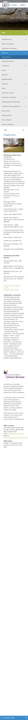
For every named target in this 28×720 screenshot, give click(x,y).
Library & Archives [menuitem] (6, 115)
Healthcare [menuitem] (5, 53)
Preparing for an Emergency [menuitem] (9, 48)
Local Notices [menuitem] (5, 65)
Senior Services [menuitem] (6, 111)
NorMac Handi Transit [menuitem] (8, 61)
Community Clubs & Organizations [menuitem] (11, 106)
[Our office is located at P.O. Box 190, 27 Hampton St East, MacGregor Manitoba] (10, 5)
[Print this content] (23, 130)
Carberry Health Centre (11, 290)
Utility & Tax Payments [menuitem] (8, 44)
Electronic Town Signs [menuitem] (8, 124)
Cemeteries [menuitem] (5, 83)
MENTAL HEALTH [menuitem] (6, 57)
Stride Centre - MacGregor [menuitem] (9, 97)
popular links (9, 718)
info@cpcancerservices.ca (16, 434)
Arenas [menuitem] (4, 88)
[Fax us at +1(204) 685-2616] (14, 5)
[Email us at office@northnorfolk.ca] (16, 5)
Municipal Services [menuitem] (7, 39)
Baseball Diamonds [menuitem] (7, 79)
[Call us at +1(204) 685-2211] (12, 5)
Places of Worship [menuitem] (6, 120)
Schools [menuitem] (4, 70)
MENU (22, 5)
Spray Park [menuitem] (4, 74)
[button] (25, 39)
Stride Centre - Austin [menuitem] (7, 93)
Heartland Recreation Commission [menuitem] (11, 102)
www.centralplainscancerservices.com (16, 438)
